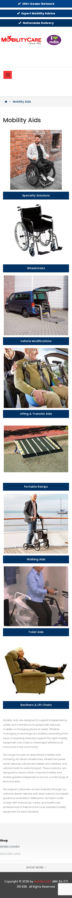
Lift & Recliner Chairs (16, 861)
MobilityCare (42, 881)
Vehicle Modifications (36, 341)
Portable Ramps (36, 486)
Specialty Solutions (36, 195)
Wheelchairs (36, 268)
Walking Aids (36, 559)
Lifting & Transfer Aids (36, 413)
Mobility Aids (22, 102)
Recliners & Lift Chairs (36, 705)
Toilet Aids (36, 632)
